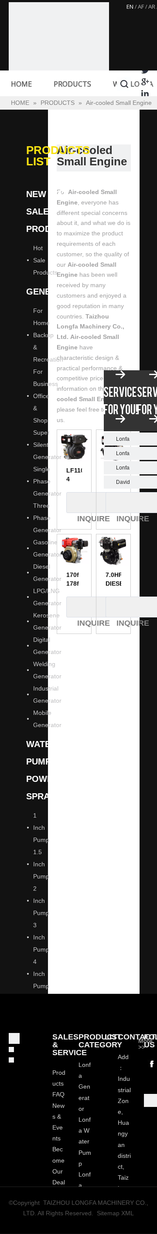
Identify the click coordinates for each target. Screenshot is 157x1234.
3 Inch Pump (41, 937)
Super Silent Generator (47, 444)
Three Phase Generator (47, 517)
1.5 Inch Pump (41, 864)
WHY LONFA (133, 84)
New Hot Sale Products (50, 211)
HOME (21, 84)
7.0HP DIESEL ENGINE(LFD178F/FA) (113, 579)
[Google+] (145, 81)
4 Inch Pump (41, 973)
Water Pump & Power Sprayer (46, 770)
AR (151, 6)
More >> (145, 1044)
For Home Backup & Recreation (48, 335)
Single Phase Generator (47, 481)
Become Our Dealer (58, 1171)
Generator (53, 291)
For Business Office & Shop (45, 396)
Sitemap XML (115, 1213)
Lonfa (123, 439)
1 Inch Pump (41, 827)
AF (141, 6)
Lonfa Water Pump (84, 1141)
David (123, 482)
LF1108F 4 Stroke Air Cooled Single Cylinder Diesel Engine (74, 475)
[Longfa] (59, 52)
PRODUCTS (72, 84)
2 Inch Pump (41, 900)
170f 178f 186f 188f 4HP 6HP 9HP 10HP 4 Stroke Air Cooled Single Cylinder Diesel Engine (74, 579)
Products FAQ (58, 1083)
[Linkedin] (145, 93)
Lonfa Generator (84, 1086)
